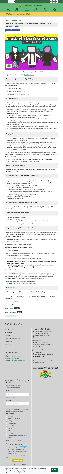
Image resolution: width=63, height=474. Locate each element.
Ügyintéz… (17, 9)
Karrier (6, 348)
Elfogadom (54, 470)
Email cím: (9, 400)
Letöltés (17, 308)
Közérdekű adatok (9, 329)
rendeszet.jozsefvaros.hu (42, 356)
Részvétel (27, 9)
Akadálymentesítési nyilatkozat (13, 338)
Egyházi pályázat (29, 75)
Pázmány (45, 10)
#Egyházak (7, 316)
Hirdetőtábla (13, 20)
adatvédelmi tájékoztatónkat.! (19, 472)
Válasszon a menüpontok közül (19, 14)
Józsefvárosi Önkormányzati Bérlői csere (15, 360)
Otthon (8, 9)
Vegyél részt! (8, 355)
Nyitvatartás (38, 337)
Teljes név (9, 390)
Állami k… (54, 10)
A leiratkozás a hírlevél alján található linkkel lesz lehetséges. (16, 456)
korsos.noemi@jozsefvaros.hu (13, 294)
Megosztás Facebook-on (13, 30)
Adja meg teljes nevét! (10, 397)
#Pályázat (14, 316)
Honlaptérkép (8, 341)
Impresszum (8, 344)
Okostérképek (8, 332)
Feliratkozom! (18, 460)
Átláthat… (36, 9)
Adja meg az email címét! (11, 406)
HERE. (25, 465)
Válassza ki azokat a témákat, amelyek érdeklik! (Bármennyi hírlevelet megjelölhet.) (17, 411)
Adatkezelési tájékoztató (13, 441)
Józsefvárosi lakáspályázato (12, 358)
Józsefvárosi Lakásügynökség (12, 356)
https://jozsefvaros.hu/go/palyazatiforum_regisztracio (20, 283)
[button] (58, 14)
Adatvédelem (8, 335)
